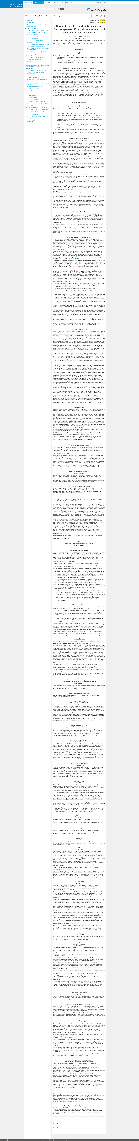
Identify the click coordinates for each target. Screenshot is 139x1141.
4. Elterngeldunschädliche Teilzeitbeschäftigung (33, 37)
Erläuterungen (69, 2)
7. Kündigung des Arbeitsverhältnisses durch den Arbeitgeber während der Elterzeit (38, 45)
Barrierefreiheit (49, 1140)
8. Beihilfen (30, 91)
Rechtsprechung (48, 2)
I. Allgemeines (28, 20)
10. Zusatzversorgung (32, 95)
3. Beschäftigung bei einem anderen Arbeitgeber (36, 117)
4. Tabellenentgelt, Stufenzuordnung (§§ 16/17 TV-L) (37, 80)
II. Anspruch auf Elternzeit (31, 28)
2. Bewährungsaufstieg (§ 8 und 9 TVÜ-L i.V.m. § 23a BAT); (37, 73)
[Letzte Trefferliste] (58, 9)
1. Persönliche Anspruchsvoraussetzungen (37, 30)
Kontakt (22, 1140)
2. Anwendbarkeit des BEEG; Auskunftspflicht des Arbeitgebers (38, 25)
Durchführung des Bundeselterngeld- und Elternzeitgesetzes (44, 16)
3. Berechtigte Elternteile (33, 34)
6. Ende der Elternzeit (32, 42)
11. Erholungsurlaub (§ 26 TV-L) (34, 97)
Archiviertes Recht (38, 2)
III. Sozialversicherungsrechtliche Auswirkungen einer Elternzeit (37, 54)
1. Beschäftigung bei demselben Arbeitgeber (38, 109)
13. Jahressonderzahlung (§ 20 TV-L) (36, 101)
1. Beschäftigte (31, 22)
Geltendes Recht (28, 2)
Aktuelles (99, 2)
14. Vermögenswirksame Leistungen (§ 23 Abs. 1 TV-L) (37, 104)
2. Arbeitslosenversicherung (34, 59)
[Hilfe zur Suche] (55, 9)
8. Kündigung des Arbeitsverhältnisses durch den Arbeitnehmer (38, 49)
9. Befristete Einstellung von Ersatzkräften (37, 51)
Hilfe (55, 1140)
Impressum (28, 1140)
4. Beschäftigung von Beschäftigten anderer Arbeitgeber (38, 120)
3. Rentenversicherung (32, 61)
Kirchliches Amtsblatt (59, 2)
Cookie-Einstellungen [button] (63, 1140)
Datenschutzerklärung (38, 1140)
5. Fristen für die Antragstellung (35, 40)
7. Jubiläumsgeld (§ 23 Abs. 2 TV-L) (35, 88)
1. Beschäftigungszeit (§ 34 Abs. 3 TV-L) (36, 70)
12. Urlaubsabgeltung (32, 99)
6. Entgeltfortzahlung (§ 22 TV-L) (35, 86)
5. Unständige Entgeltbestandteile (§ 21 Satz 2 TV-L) (38, 83)
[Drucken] (104, 16)
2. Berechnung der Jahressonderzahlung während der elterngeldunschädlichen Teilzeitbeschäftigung (37, 113)
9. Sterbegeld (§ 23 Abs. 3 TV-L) (34, 93)
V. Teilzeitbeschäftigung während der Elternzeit (37, 107)
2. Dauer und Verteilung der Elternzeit (36, 32)
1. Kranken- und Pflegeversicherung (36, 57)
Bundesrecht (13, 1140)
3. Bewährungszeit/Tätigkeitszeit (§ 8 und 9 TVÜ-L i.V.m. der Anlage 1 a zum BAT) (37, 76)
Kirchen (5, 1140)
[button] (104, 2)
